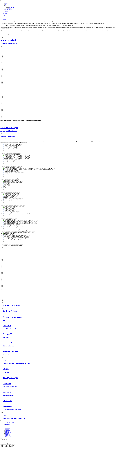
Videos (4, 16)
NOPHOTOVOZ (8, 9)
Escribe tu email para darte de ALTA (7, 445)
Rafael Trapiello (8, 436)
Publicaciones (5, 15)
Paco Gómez (7, 428)
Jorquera (7, 429)
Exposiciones (5, 17)
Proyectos (5, 13)
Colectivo (9, 422)
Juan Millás (3, 136)
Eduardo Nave (5, 11)
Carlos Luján (7, 430)
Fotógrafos (8, 8)
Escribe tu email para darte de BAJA (7, 446)
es (5, 4)
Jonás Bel (7, 426)
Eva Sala (7, 433)
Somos (6, 3)
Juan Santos (7, 434)
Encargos (4, 19)
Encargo (4, 48)
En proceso (5, 14)
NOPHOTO (11, 7)
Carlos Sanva (7, 435)
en (5, 5)
